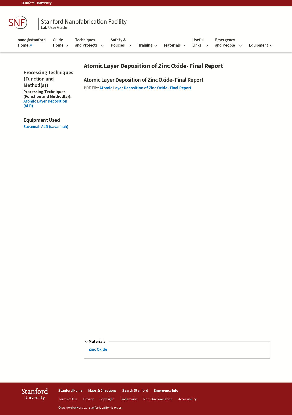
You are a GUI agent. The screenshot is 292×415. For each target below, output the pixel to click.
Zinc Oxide (97, 349)
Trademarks (128, 399)
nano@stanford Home (32, 44)
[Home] (19, 22)
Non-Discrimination (158, 399)
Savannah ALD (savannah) (46, 127)
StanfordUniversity (34, 395)
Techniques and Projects (86, 42)
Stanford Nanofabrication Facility (84, 21)
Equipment (258, 45)
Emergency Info (166, 390)
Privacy (88, 399)
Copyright (106, 399)
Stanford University (36, 3)
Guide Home (58, 42)
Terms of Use (67, 399)
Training (145, 45)
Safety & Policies (118, 42)
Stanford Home (70, 390)
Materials (172, 45)
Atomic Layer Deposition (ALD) (45, 103)
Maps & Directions (102, 390)
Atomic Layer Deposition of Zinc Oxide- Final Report (146, 88)
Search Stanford (135, 390)
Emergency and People (225, 42)
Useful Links (198, 42)
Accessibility (187, 399)
